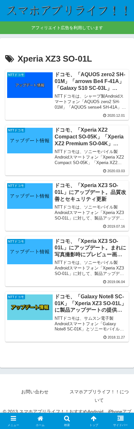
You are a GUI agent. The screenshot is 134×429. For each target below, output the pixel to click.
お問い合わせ (34, 391)
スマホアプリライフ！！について (99, 395)
